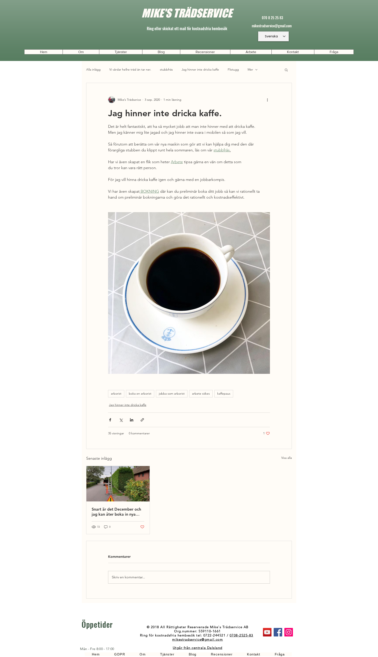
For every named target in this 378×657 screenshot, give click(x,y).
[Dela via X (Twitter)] (121, 420)
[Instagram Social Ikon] (288, 632)
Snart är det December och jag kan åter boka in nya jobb (116, 512)
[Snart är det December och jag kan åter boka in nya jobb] (118, 483)
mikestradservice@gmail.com (272, 25)
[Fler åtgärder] (267, 99)
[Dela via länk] (142, 420)
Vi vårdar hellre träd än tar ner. (130, 69)
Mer (250, 69)
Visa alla (286, 458)
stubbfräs (166, 69)
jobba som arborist (172, 393)
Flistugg (233, 69)
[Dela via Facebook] (110, 420)
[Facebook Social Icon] (278, 632)
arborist (116, 393)
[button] (286, 69)
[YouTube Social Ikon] (267, 632)
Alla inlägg (93, 69)
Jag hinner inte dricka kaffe (200, 69)
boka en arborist (140, 393)
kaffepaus (223, 393)
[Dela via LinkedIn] (132, 420)
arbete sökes (201, 393)
